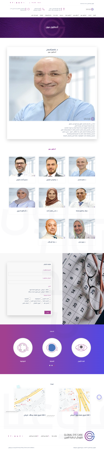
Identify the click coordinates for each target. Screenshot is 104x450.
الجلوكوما (37, 299)
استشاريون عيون (83, 15)
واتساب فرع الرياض (36, 10)
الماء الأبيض (46, 299)
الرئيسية (94, 15)
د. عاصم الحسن (82, 179)
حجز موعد (39, 2)
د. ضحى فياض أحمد (52, 211)
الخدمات (89, 15)
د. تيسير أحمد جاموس (22, 179)
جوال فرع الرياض (37, 8)
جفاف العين (25, 303)
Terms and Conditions (29, 448)
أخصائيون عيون (76, 15)
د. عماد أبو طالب (52, 242)
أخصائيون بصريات (68, 15)
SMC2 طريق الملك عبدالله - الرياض (54, 10)
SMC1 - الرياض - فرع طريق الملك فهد (39, 290)
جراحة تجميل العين (35, 301)
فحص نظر (46, 303)
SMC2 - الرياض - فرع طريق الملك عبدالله (38, 292)
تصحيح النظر (46, 301)
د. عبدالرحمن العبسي (52, 179)
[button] (54, 365)
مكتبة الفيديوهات (48, 15)
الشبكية (26, 299)
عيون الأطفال (36, 303)
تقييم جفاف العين (34, 15)
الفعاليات (41, 15)
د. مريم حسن (81, 242)
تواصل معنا (34, 2)
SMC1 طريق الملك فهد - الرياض (55, 8)
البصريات (26, 301)
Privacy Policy (20, 448)
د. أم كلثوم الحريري (22, 211)
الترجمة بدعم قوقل (12, 448)
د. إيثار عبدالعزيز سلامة (82, 211)
